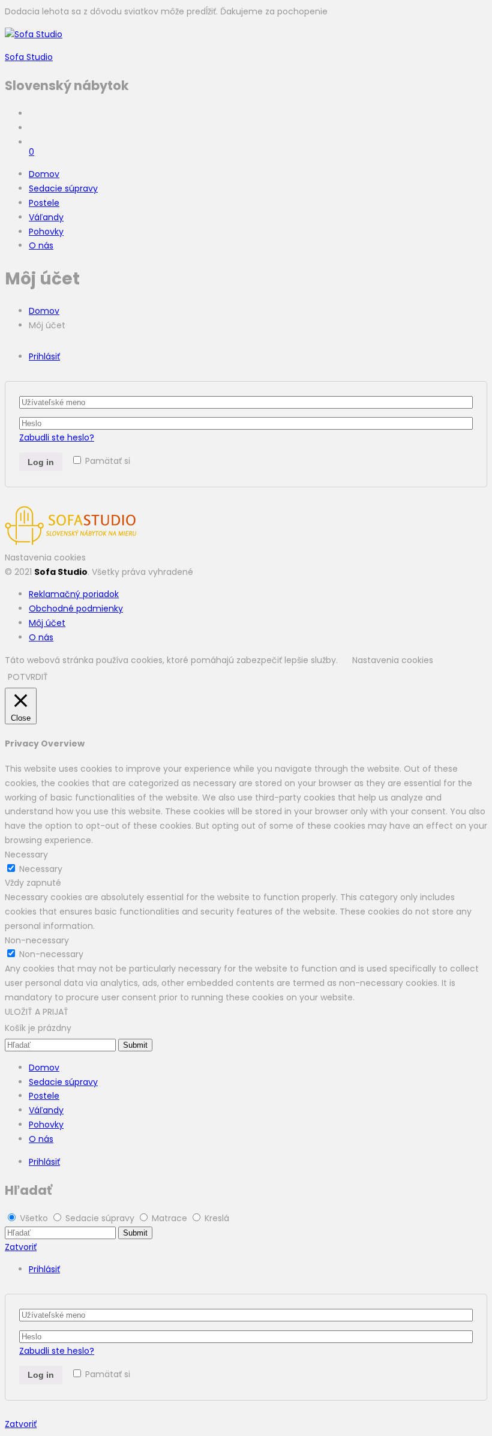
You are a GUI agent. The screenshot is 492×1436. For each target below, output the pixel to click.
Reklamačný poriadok (74, 594)
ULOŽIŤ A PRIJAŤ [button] (36, 1012)
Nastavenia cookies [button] (45, 557)
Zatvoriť (21, 1247)
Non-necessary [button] (37, 940)
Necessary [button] (26, 855)
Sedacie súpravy (63, 188)
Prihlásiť (44, 356)
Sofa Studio (29, 57)
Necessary (40, 869)
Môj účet (47, 623)
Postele (44, 203)
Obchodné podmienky (76, 608)
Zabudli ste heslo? (56, 437)
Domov (44, 174)
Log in (41, 462)
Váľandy (46, 217)
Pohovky (46, 232)
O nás (41, 245)
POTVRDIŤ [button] (28, 677)
